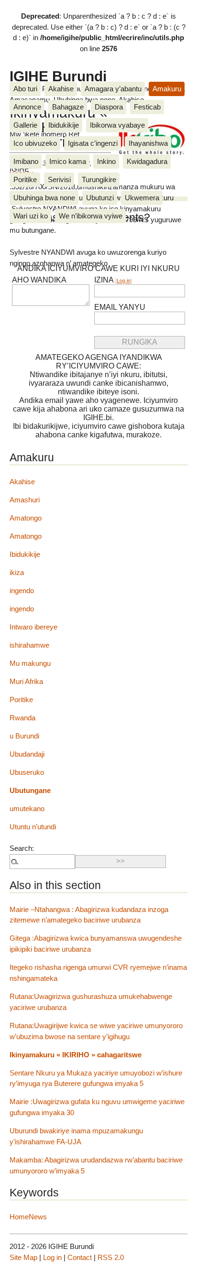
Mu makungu (30, 663)
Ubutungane (30, 790)
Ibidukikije (63, 125)
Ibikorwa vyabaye (117, 125)
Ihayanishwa (148, 143)
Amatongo (26, 518)
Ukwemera (142, 198)
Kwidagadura (147, 161)
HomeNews (28, 1217)
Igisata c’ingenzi (93, 143)
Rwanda (22, 718)
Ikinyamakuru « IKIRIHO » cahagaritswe (76, 1055)
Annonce (27, 107)
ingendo (22, 590)
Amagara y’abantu (113, 89)
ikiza (17, 572)
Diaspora (109, 107)
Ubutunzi (100, 198)
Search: (22, 848)
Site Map (23, 1257)
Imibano (25, 161)
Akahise (61, 89)
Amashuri (25, 500)
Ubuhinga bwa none (44, 198)
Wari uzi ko (30, 216)
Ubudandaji (27, 754)
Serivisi (59, 179)
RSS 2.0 (111, 1257)
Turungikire (99, 179)
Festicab (147, 107)
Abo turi (25, 89)
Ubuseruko (27, 772)
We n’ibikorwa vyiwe (90, 216)
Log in (124, 280)
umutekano (27, 808)
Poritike (25, 179)
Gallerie (25, 125)
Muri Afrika (26, 681)
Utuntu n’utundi (33, 827)
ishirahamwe (29, 645)
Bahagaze (68, 107)
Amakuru (167, 89)
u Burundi (24, 736)
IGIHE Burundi (58, 76)
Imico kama (67, 161)
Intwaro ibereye (33, 627)
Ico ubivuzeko (35, 143)
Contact (79, 1257)
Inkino (106, 161)
